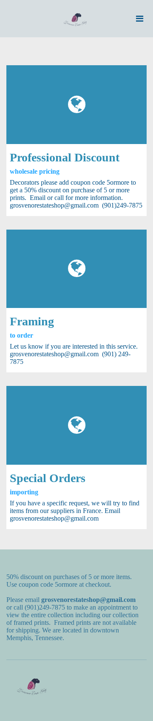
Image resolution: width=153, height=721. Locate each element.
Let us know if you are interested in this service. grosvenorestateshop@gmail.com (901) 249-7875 (74, 354)
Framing (32, 321)
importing (24, 492)
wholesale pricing (35, 171)
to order (21, 335)
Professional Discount (64, 157)
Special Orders (47, 478)
